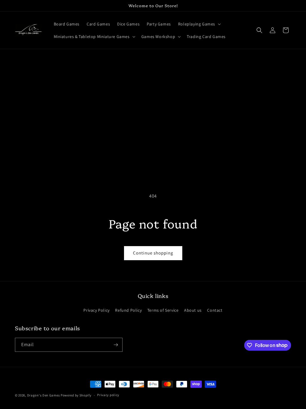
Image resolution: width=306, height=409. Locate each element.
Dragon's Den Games (43, 395)
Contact (214, 310)
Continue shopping (153, 253)
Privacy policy (108, 395)
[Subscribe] (115, 345)
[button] (199, 24)
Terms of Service (163, 310)
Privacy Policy (96, 310)
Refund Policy (128, 310)
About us (193, 310)
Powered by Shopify (76, 395)
